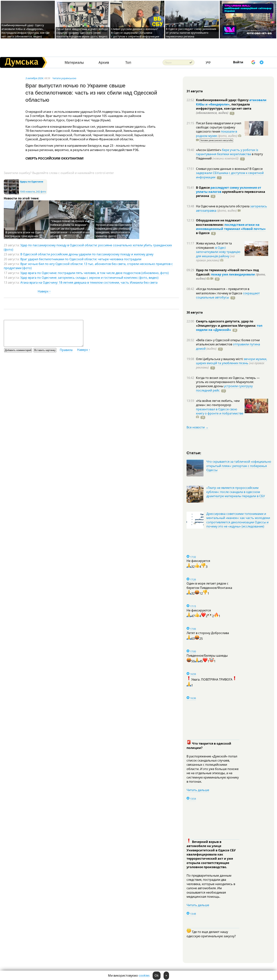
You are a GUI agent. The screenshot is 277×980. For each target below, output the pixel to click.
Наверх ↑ (44, 291)
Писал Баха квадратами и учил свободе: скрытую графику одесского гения (218, 127)
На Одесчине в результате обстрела (223, 206)
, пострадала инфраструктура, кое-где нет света (223, 108)
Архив (104, 62)
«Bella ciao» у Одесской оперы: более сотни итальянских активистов (228, 342)
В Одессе (203, 187)
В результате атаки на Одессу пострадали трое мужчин (24, 234)
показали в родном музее (216, 133)
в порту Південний (229, 156)
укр (208, 62)
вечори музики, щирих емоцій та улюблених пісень (231, 361)
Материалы (74, 62)
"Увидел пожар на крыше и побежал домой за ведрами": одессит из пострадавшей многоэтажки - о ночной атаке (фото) (70, 228)
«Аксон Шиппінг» (209, 150)
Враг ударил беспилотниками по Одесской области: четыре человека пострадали (80, 259)
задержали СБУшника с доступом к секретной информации (230, 175)
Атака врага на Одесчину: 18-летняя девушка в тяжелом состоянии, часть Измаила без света (89, 282)
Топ (128, 62)
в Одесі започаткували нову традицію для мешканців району (218, 252)
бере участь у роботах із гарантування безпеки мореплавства (227, 152)
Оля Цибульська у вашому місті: (220, 359)
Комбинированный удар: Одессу (222, 100)
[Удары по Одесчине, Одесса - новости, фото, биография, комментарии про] (11, 193)
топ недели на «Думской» (229, 328)
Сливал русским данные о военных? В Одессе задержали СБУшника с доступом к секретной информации (135, 32)
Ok (157, 975)
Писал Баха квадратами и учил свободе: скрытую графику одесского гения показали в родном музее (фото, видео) (82, 32)
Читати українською (64, 78)
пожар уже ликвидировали (233, 274)
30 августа (195, 312)
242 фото (41, 191)
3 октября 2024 (34, 78)
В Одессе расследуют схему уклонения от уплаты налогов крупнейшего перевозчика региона (191, 32)
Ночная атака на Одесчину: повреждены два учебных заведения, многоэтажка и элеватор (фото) (114, 230)
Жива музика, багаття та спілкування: (214, 245)
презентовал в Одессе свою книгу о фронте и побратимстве (219, 411)
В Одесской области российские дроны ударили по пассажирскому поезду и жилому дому (86, 254)
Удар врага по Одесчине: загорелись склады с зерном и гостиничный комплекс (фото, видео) (89, 278)
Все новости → (197, 427)
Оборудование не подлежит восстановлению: (218, 222)
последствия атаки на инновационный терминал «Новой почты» (231, 227)
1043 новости (27, 191)
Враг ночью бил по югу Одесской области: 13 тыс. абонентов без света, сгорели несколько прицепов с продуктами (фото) (88, 266)
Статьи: (194, 452)
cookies (144, 975)
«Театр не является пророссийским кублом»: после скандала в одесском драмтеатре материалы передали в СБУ (235, 492)
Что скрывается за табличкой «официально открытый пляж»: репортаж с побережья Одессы (238, 465)
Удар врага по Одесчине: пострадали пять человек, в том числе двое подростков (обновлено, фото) (94, 273)
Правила (66, 350)
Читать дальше (198, 790)
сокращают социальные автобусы (228, 295)
